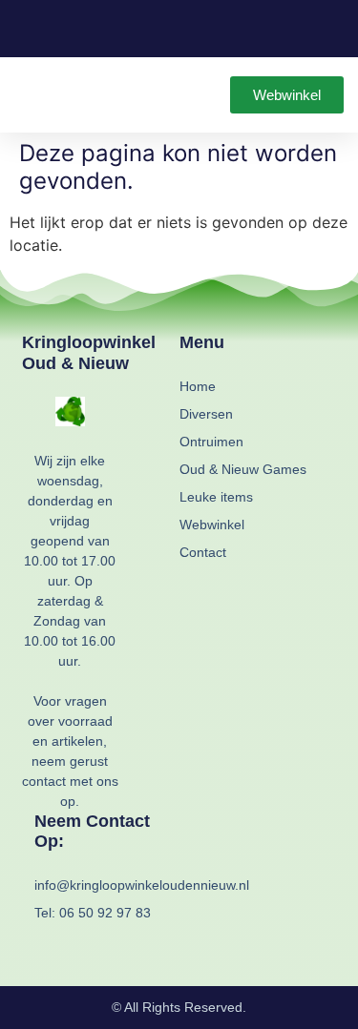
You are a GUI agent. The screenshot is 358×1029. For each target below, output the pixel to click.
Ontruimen (211, 441)
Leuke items (216, 496)
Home (197, 386)
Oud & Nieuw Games (242, 469)
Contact (202, 552)
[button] (27, 95)
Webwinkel (211, 524)
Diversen (206, 414)
